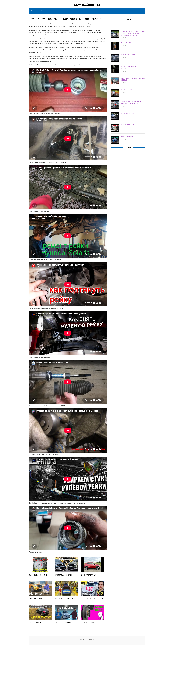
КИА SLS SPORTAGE (127, 113)
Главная (34, 11)
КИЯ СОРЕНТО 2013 (127, 90)
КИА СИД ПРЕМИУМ (127, 136)
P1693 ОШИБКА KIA (127, 43)
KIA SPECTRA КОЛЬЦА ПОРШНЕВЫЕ (128, 67)
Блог (42, 11)
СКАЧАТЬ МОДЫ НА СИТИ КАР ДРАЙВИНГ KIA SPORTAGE (131, 102)
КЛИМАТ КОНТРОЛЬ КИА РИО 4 (131, 125)
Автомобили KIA (87, 5)
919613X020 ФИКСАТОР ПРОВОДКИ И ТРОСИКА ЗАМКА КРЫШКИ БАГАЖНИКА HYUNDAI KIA (133, 33)
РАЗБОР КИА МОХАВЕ (128, 55)
